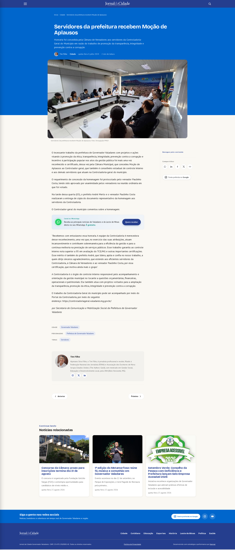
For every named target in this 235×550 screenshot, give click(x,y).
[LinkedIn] (84, 375)
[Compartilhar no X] (183, 166)
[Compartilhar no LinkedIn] (171, 166)
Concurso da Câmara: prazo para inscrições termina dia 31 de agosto (62, 470)
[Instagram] (72, 375)
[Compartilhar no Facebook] (177, 166)
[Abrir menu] (25, 3)
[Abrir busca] (209, 3)
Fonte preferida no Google (187, 516)
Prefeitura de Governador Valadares (80, 333)
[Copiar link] (190, 166)
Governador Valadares (69, 327)
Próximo (134, 396)
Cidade (62, 15)
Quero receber (131, 222)
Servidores (65, 340)
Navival (212, 544)
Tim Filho (63, 54)
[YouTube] (212, 516)
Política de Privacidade (132, 544)
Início (56, 15)
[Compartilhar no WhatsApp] (165, 166)
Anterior (61, 396)
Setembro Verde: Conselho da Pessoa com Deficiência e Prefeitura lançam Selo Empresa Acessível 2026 (169, 472)
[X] (78, 375)
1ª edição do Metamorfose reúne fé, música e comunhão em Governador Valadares (116, 470)
